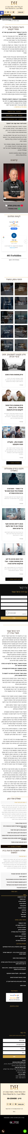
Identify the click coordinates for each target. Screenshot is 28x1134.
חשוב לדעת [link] (22, 876)
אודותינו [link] (24, 910)
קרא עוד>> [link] (21, 385)
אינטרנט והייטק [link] (22, 929)
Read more (12, 247)
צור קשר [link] (24, 912)
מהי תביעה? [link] (22, 856)
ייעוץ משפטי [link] (23, 899)
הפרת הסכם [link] (23, 985)
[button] (14, 18)
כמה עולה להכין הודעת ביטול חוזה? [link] (16, 832)
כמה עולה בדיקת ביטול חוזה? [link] (18, 830)
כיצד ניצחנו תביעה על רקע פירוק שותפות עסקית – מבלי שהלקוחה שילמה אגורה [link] (14, 561)
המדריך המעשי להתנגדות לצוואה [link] (18, 977)
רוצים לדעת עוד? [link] (21, 887)
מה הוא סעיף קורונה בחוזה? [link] (18, 842)
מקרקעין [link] (24, 934)
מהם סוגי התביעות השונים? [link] (18, 874)
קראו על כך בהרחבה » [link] (20, 107)
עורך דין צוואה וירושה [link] (20, 936)
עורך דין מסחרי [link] (22, 923)
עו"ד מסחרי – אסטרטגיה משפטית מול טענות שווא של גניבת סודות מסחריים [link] (14, 491)
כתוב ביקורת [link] (14, 228)
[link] (2, 13)
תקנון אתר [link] (23, 914)
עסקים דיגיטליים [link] (22, 927)
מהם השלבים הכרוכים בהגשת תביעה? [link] (15, 879)
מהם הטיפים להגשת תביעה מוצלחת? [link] (15, 885)
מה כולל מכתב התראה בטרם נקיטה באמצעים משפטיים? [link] (14, 838)
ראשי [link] (24, 895)
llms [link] (14, 1111)
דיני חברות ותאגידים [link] (21, 925)
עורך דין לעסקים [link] (22, 897)
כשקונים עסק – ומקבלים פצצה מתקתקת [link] (16, 973)
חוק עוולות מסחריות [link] (21, 940)
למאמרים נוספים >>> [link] (14, 846)
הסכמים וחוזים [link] (22, 901)
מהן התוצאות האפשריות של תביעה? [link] (16, 882)
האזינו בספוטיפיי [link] (12, 208)
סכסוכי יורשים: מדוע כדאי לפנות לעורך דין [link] (16, 981)
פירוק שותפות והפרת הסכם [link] (14, 375)
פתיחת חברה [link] (22, 903)
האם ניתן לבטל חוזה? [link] (19, 802)
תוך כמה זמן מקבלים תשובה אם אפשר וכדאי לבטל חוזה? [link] (14, 826)
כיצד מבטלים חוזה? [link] (20, 823)
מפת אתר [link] (23, 916)
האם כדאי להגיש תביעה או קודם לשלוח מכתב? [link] (13, 835)
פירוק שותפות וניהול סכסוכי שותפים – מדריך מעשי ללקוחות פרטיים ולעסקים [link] (14, 407)
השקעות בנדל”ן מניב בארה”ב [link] (18, 932)
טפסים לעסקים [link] (22, 908)
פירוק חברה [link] (23, 905)
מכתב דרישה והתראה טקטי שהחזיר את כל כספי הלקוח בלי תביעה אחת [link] (14, 526)
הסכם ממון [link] (23, 938)
